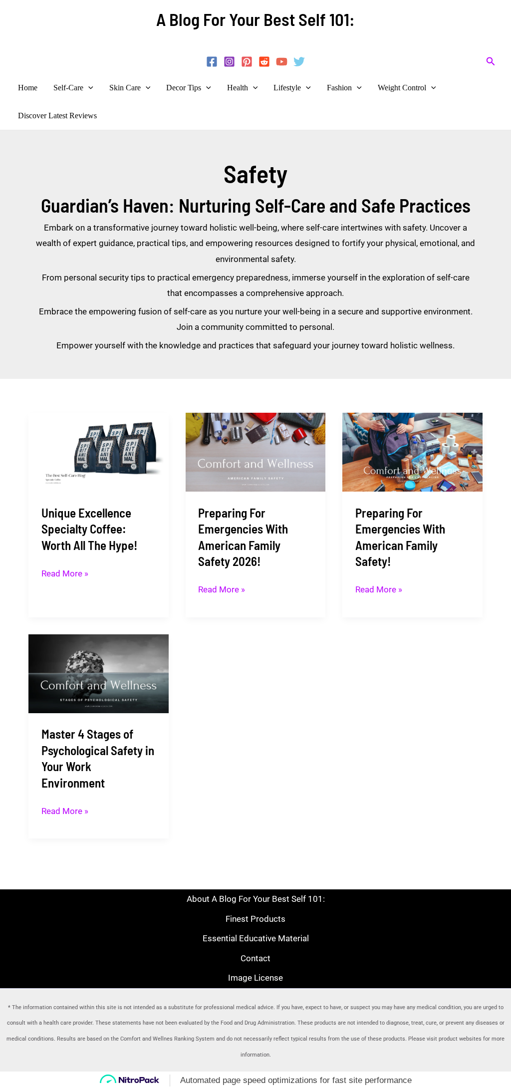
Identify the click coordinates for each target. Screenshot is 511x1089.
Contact (255, 958)
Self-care (68, 87)
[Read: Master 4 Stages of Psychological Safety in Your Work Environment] (98, 673)
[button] (491, 61)
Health (237, 87)
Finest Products (255, 919)
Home (27, 87)
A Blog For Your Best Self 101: (255, 18)
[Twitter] (299, 61)
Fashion (339, 87)
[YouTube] (281, 61)
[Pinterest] (247, 61)
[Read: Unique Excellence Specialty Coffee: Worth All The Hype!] (98, 452)
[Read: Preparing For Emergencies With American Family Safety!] (412, 452)
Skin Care (125, 87)
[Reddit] (264, 61)
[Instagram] (229, 61)
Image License (255, 978)
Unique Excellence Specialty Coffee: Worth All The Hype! (89, 528)
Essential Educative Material (256, 938)
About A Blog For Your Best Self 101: (256, 899)
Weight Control (402, 87)
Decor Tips (183, 87)
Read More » (64, 572)
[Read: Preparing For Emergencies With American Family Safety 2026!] (256, 452)
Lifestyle (287, 87)
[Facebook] (212, 61)
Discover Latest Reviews (57, 115)
